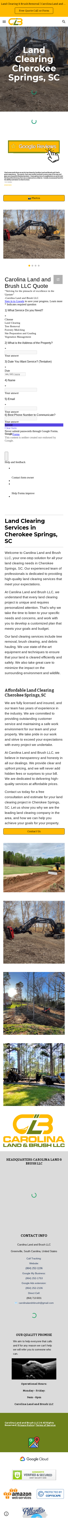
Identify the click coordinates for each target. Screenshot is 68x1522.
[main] (34, 64)
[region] (34, 8)
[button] (4, 21)
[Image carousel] (34, 238)
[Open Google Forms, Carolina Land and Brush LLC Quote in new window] (58, 279)
